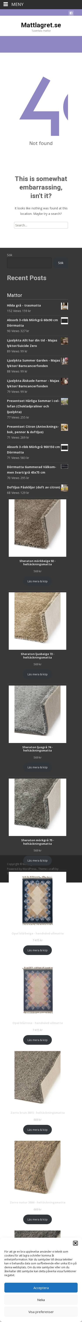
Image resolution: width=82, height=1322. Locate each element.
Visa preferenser (41, 1312)
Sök (9, 255)
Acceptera (41, 1288)
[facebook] (71, 14)
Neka (41, 1300)
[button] (75, 1243)
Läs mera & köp (38, 581)
